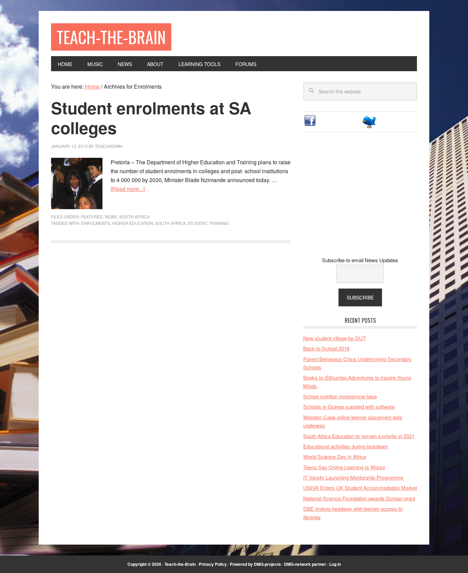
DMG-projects (267, 564)
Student (197, 223)
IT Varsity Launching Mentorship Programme (353, 477)
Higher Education (132, 223)
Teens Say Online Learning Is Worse (344, 467)
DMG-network (297, 564)
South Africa (134, 216)
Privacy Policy (213, 564)
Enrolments (95, 223)
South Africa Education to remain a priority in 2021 (359, 436)
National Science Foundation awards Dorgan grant (359, 498)
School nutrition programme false (340, 396)
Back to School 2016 (326, 348)
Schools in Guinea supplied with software (349, 406)
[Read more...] (128, 189)
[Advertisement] (360, 200)
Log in (335, 564)
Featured (92, 216)
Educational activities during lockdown (345, 446)
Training (219, 223)
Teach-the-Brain (111, 37)
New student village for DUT (334, 338)
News (111, 216)
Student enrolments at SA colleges (151, 117)
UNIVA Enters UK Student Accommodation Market (360, 487)
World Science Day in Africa (334, 456)
